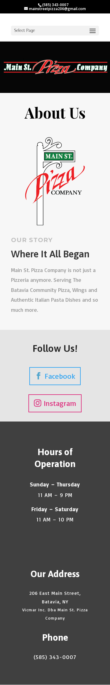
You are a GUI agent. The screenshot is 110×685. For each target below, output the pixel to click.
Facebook (60, 376)
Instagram (60, 403)
